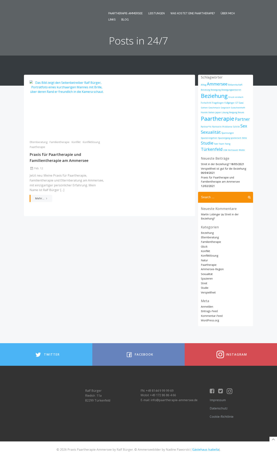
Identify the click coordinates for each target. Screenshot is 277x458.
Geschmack (214, 107)
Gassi (241, 102)
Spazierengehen (209, 138)
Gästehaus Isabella (205, 449)
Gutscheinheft (238, 107)
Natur (204, 260)
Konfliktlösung (91, 142)
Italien (211, 112)
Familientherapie (59, 142)
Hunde (204, 112)
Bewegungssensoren (231, 89)
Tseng (227, 144)
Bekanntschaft (235, 84)
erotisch (239, 97)
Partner (242, 119)
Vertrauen (233, 150)
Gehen (204, 107)
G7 (236, 102)
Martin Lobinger (210, 214)
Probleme (227, 126)
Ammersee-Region (212, 269)
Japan (218, 112)
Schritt (236, 126)
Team (221, 144)
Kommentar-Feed (212, 316)
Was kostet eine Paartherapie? (192, 13)
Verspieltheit (208, 292)
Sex (243, 126)
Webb (242, 150)
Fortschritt (206, 102)
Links (112, 19)
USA (225, 150)
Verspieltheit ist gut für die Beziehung (223, 168)
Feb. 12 (38, 168)
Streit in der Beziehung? (215, 164)
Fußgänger (229, 102)
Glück (204, 246)
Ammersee (217, 84)
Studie (207, 143)
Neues (241, 112)
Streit (204, 283)
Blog (125, 19)
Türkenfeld (212, 149)
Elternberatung (38, 142)
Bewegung (216, 89)
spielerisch (236, 138)
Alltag (203, 84)
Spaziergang (224, 138)
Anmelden (207, 306)
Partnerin (217, 126)
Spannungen (227, 133)
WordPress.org (210, 320)
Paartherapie (37, 147)
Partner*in (206, 126)
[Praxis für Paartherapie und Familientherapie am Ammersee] (67, 108)
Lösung (225, 112)
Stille (244, 138)
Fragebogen (218, 102)
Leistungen (156, 13)
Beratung (205, 89)
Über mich (228, 13)
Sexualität (211, 132)
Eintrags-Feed (209, 311)
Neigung (233, 112)
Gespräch (225, 107)
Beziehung (214, 96)
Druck (231, 97)
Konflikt (76, 142)
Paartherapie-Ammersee (125, 13)
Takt (216, 144)
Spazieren (207, 278)
